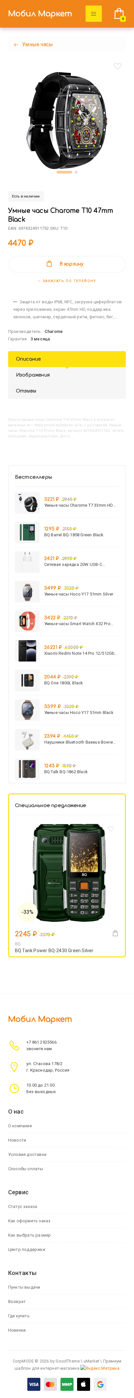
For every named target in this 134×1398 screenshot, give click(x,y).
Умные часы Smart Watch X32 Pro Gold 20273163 (77, 623)
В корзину (72, 264)
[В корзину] (115, 933)
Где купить (19, 1315)
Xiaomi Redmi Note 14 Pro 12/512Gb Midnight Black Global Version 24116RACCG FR (79, 653)
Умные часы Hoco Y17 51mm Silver (78, 594)
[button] (64, 172)
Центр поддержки (26, 1249)
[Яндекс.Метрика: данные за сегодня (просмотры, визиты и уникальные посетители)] (99, 1368)
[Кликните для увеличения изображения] (67, 121)
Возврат (17, 1301)
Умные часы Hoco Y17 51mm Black (79, 712)
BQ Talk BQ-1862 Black (66, 771)
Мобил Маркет (40, 13)
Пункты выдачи (24, 1287)
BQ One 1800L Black (63, 682)
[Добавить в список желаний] (117, 66)
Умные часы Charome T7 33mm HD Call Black (78, 505)
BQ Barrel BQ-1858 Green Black (74, 534)
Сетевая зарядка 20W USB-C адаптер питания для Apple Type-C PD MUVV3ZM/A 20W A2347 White (79, 564)
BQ (17, 943)
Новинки (17, 1330)
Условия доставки (27, 1154)
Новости (17, 1140)
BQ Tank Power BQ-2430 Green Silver (54, 950)
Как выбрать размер (29, 1235)
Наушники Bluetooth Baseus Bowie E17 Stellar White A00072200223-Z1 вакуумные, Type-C (78, 742)
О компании (20, 1125)
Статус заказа (22, 1206)
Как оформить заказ (29, 1220)
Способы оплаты (25, 1168)
